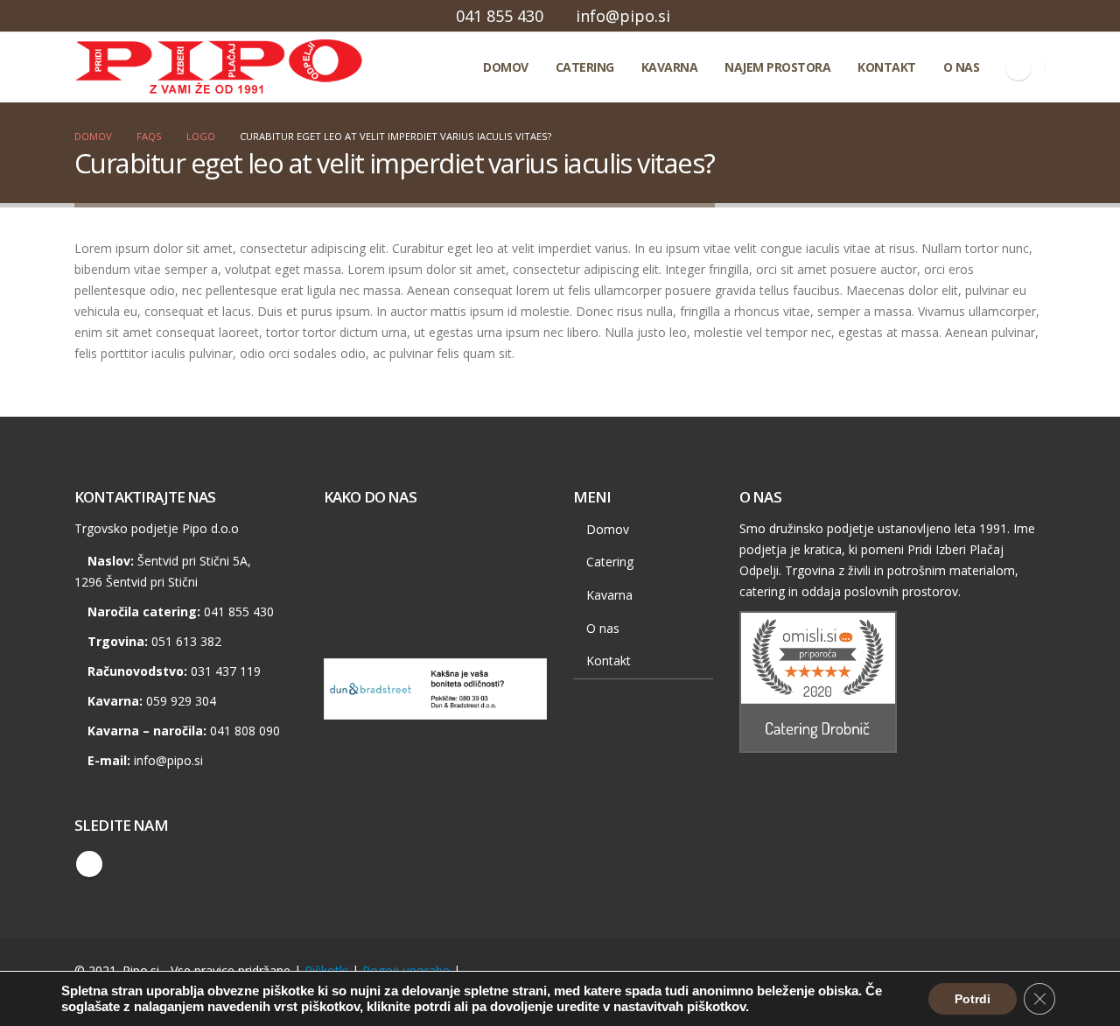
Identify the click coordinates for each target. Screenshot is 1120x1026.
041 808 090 (245, 730)
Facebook (89, 864)
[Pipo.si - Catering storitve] (153, 67)
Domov (505, 67)
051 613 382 (186, 641)
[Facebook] (1018, 67)
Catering (585, 67)
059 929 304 (181, 700)
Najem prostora (777, 67)
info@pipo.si (623, 15)
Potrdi (972, 999)
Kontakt (887, 67)
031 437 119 (226, 671)
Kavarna (669, 67)
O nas (961, 67)
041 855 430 (499, 15)
